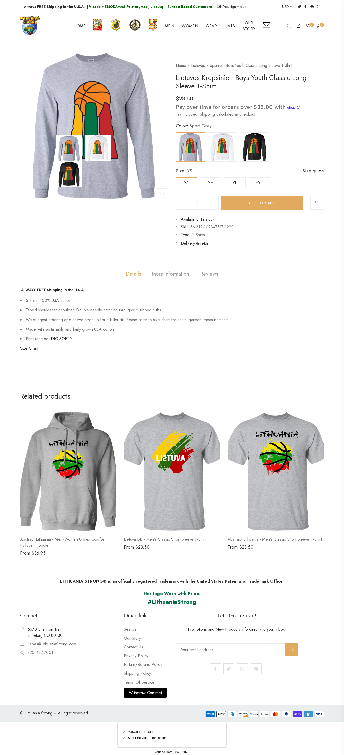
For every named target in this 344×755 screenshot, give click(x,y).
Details (133, 274)
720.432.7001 (40, 652)
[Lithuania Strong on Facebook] (304, 6)
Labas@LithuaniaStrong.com (52, 644)
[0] (308, 26)
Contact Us (133, 647)
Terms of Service (139, 682)
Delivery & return (196, 243)
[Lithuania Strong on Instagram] (317, 6)
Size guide (313, 171)
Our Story (132, 638)
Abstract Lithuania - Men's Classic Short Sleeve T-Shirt (275, 539)
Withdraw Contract (145, 693)
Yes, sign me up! (235, 6)
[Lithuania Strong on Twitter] (297, 6)
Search (130, 629)
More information (170, 274)
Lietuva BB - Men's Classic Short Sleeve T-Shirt (165, 539)
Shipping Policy (137, 673)
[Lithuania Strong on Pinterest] (310, 6)
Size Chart (29, 348)
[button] (289, 26)
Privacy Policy (136, 656)
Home (181, 65)
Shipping (207, 114)
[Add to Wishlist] (317, 203)
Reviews (209, 274)
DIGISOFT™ (61, 339)
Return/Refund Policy (143, 664)
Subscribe (291, 649)
